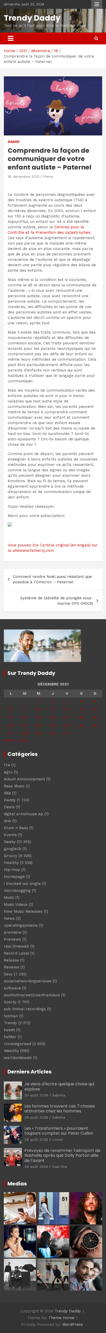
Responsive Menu (96, 4)
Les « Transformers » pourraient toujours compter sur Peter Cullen (58, 1130)
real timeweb (16, 946)
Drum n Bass (16, 828)
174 (7, 765)
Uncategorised (17, 1043)
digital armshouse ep (23, 814)
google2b (12, 848)
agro (8, 772)
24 (67, 725)
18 (81, 717)
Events (10, 835)
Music (9, 897)
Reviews (11, 967)
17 (67, 717)
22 (39, 725)
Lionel (57, 1139)
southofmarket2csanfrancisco (32, 995)
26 (95, 725)
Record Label (16, 953)
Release (11, 960)
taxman (11, 1016)
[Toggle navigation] (10, 38)
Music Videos (16, 904)
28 (25, 733)
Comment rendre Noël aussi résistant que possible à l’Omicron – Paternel (52, 579)
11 (81, 709)
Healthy (11, 862)
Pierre (48, 176)
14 (25, 717)
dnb (7, 821)
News (9, 918)
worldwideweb (18, 1057)
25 (81, 725)
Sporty (10, 1002)
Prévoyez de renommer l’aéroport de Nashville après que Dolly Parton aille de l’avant (62, 1155)
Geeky (10, 841)
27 (11, 733)
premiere (12, 932)
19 (95, 717)
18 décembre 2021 (23, 176)
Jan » (23, 740)
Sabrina (58, 1095)
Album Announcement (24, 779)
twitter (10, 1037)
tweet (9, 1030)
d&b (7, 793)
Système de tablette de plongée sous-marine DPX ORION (56, 601)
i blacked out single (22, 883)
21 (24, 725)
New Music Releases (23, 911)
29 (39, 733)
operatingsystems (21, 925)
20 (11, 725)
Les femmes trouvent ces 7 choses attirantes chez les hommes (59, 1108)
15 (39, 717)
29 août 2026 (36, 1117)
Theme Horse (61, 1317)
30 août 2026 (36, 1095)
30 (52, 733)
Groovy (10, 855)
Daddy (14, 142)
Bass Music (14, 786)
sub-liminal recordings (25, 1009)
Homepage (14, 876)
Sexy (8, 974)
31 (67, 733)
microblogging (17, 890)
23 (53, 725)
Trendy (10, 1023)
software (12, 988)
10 (67, 709)
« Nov (9, 740)
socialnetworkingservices (27, 981)
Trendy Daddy (32, 17)
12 (95, 709)
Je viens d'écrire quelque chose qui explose (59, 1086)
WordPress (72, 1324)
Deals (9, 807)
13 (11, 717)
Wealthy (11, 1050)
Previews (12, 939)
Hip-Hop (12, 869)
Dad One (59, 1167)
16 (53, 717)
